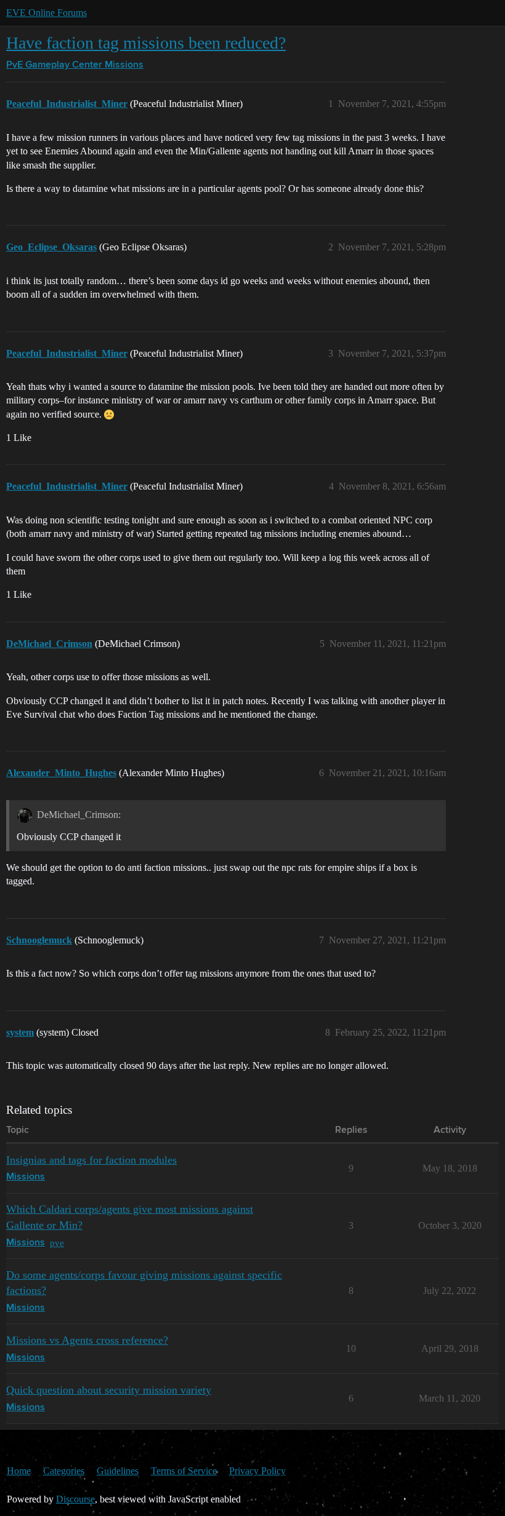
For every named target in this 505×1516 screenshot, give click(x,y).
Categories (63, 1471)
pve (57, 1242)
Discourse (75, 1499)
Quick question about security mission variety (108, 1390)
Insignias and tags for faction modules (91, 1160)
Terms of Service (184, 1471)
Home (19, 1471)
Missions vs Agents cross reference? (87, 1340)
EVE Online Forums (46, 12)
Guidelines (118, 1471)
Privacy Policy (257, 1471)
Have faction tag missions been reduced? (146, 42)
